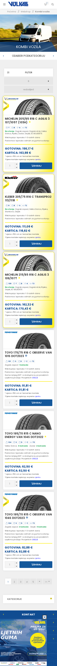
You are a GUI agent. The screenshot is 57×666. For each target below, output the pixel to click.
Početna (11, 11)
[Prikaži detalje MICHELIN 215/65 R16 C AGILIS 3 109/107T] (28, 261)
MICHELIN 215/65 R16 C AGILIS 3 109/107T (27, 276)
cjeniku (38, 159)
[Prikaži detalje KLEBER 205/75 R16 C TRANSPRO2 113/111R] (28, 183)
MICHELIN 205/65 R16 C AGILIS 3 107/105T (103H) (27, 120)
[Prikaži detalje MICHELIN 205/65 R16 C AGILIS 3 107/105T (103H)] (28, 105)
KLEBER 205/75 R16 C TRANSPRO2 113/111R (28, 198)
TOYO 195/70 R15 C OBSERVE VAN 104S (28, 516)
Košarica (47, 3)
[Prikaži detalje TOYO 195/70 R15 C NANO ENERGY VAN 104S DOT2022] (28, 420)
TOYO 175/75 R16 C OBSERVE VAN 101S (28, 354)
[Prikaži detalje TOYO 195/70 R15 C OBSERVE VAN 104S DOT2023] (28, 501)
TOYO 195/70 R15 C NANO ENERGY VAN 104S (24, 435)
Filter (28, 72)
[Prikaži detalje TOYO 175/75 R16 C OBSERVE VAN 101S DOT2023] (28, 339)
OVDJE (35, 377)
